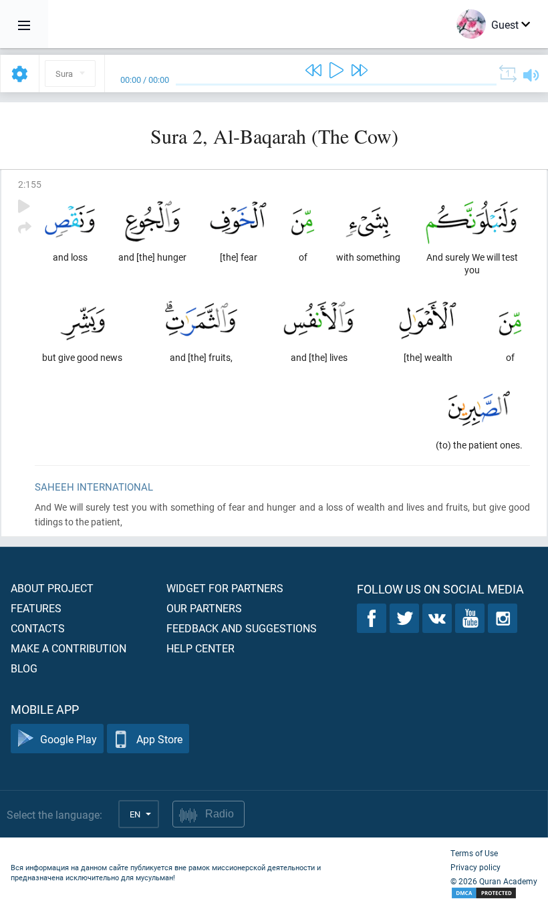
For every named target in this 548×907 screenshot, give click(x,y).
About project (52, 588)
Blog (24, 668)
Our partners (204, 608)
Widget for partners (224, 588)
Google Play (68, 739)
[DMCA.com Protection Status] (493, 893)
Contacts (38, 628)
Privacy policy (475, 867)
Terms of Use (474, 853)
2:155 (29, 184)
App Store (159, 739)
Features (36, 608)
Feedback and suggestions (241, 628)
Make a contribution (68, 648)
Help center (200, 648)
